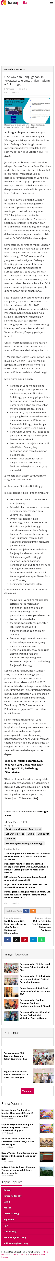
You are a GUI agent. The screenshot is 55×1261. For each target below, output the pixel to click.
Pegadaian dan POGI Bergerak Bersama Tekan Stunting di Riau (35, 967)
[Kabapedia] (14, 2)
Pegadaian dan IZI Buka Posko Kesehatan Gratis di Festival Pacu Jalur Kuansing (35, 979)
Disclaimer (5, 1254)
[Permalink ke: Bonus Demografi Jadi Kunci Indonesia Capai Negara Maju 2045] (11, 992)
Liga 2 (7, 1201)
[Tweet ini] (16, 939)
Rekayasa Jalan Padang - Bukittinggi (24, 843)
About (45, 1252)
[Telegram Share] (33, 939)
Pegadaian (9, 1219)
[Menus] (52, 3)
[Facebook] (26, 911)
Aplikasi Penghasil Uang (16, 1243)
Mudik (31, 833)
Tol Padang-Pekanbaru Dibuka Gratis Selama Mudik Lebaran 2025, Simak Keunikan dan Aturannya (27, 856)
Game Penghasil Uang (15, 1237)
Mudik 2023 (43, 833)
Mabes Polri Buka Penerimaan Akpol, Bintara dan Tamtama (41, 924)
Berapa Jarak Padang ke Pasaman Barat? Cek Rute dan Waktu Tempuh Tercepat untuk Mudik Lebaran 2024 (27, 894)
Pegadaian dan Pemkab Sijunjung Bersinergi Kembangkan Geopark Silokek (35, 1003)
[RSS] (33, 911)
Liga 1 (7, 1225)
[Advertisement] (27, 37)
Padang (7, 1207)
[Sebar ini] (7, 939)
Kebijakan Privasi (37, 1254)
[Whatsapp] (41, 939)
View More (27, 1091)
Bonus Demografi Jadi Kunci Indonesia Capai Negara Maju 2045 (35, 991)
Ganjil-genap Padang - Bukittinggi (23, 829)
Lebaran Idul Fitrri (15, 833)
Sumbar (7, 1190)
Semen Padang (11, 1213)
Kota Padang (10, 1231)
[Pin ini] (24, 939)
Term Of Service (20, 1254)
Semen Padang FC (13, 1195)
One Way (10, 838)
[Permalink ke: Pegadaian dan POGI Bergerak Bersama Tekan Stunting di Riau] (11, 968)
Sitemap (4, 1257)
